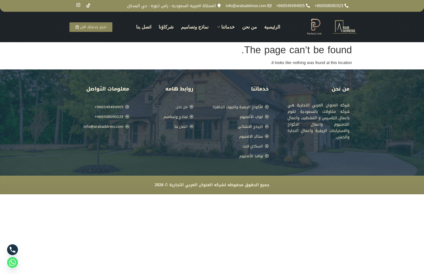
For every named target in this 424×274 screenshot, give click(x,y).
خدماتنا (228, 26)
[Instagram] (78, 5)
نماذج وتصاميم (195, 26)
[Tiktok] (88, 6)
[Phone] (12, 249)
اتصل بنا (143, 26)
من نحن (249, 26)
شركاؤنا (166, 26)
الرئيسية (272, 26)
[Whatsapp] (12, 262)
